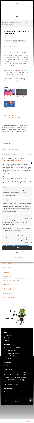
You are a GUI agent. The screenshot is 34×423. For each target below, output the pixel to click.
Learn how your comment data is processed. (16, 159)
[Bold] (2, 154)
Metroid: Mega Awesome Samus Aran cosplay (8, 97)
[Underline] (6, 154)
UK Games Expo (9, 293)
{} (20, 154)
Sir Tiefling (18, 70)
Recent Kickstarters (10, 356)
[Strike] (8, 154)
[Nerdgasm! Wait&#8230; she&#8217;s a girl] (9, 104)
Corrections (7, 338)
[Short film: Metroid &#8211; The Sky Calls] (21, 92)
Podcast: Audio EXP (10, 297)
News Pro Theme (19, 400)
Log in (24, 401)
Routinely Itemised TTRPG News (14, 348)
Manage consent (31, 400)
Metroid (18, 117)
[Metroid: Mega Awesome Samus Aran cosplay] (9, 92)
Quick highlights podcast (11, 353)
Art (12, 115)
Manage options (17, 257)
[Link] (18, 154)
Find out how (24, 131)
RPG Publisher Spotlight (11, 280)
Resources (7, 276)
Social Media (8, 285)
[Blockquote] (14, 154)
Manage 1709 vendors (8, 245)
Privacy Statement (20, 260)
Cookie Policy (12, 260)
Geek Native (17, 10)
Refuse (17, 252)
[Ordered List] (10, 154)
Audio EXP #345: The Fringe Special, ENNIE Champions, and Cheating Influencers (15, 380)
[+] (22, 154)
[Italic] (4, 154)
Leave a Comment (11, 43)
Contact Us (7, 335)
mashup (13, 117)
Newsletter (7, 268)
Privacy (6, 340)
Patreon (6, 272)
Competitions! (8, 358)
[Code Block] (16, 154)
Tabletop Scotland (10, 289)
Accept (17, 248)
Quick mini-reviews (10, 350)
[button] (31, 163)
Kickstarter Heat (9, 263)
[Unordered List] (12, 154)
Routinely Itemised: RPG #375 (13, 384)
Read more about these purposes (21, 245)
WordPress (18, 401)
